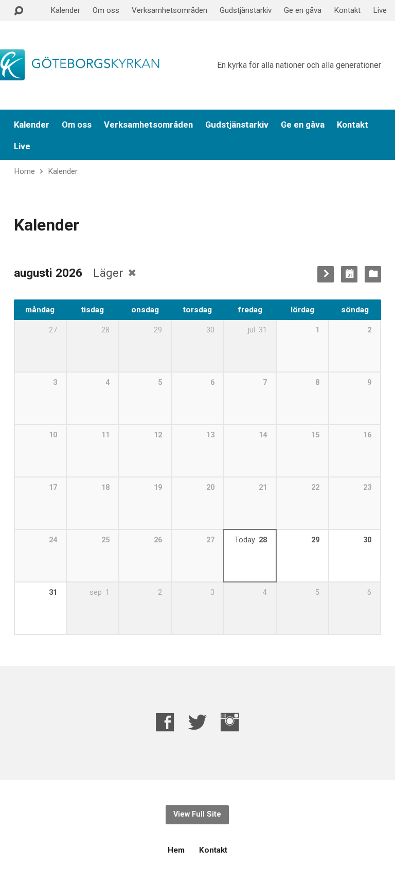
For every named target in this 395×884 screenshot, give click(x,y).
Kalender (65, 10)
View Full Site (197, 814)
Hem (176, 850)
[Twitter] (197, 722)
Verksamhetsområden (169, 10)
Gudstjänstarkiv (246, 10)
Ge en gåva (302, 10)
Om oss (106, 10)
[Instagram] (230, 722)
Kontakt (347, 10)
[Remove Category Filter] (132, 272)
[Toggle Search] (18, 11)
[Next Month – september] (325, 274)
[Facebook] (165, 722)
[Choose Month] (349, 274)
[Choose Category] (373, 274)
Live (380, 10)
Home (24, 171)
